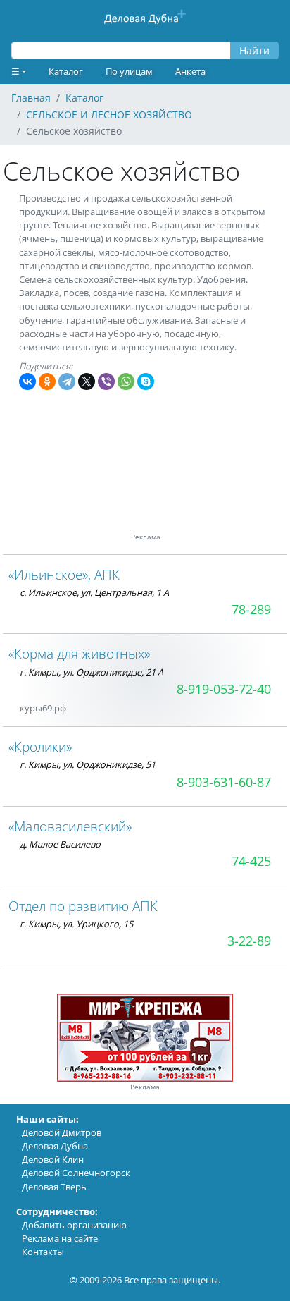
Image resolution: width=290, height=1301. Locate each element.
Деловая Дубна (55, 1146)
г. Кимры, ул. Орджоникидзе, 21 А (91, 672)
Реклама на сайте (60, 1238)
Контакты (43, 1251)
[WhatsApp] (126, 381)
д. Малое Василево (60, 844)
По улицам (129, 71)
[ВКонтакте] (27, 381)
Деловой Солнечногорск (76, 1172)
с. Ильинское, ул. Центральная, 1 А (94, 592)
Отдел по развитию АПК (83, 905)
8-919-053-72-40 (224, 688)
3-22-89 (249, 940)
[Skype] (145, 381)
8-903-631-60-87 (224, 782)
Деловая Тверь (54, 1186)
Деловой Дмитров (61, 1132)
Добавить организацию (74, 1224)
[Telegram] (66, 381)
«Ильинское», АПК (64, 574)
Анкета (190, 71)
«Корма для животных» (79, 653)
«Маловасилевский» (70, 826)
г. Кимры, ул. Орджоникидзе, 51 (88, 764)
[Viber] (106, 381)
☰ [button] (15, 71)
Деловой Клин (53, 1159)
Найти (254, 50)
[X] (86, 381)
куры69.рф (43, 708)
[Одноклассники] (47, 381)
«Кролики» (40, 746)
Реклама (145, 1087)
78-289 (251, 609)
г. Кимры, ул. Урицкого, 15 (76, 923)
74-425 (251, 861)
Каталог (66, 71)
